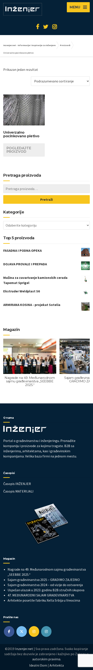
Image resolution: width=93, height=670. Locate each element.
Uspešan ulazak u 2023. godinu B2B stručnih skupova (46, 590)
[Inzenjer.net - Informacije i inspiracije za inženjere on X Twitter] (21, 631)
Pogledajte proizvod (18, 150)
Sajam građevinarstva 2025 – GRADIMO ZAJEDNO (44, 579)
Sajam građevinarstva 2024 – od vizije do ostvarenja (45, 585)
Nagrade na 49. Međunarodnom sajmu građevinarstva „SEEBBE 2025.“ (30, 381)
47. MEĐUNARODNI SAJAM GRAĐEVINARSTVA (41, 595)
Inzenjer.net (24, 649)
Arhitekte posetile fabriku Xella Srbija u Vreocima (44, 600)
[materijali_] (46, 631)
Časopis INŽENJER (17, 484)
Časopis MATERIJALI (18, 491)
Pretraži (46, 199)
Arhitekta (57, 665)
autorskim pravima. (46, 659)
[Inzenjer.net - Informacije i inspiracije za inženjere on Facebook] (9, 631)
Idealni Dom (38, 665)
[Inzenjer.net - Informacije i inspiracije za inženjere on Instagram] (34, 631)
